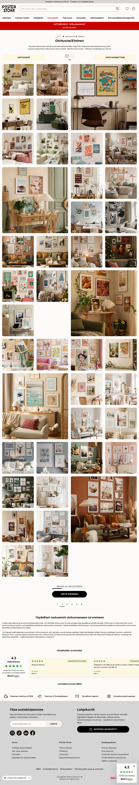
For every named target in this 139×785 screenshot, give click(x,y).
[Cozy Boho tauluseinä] (86, 252)
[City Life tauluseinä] (86, 389)
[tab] (127, 8)
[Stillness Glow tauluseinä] (52, 286)
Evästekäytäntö (50, 769)
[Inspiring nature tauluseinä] (86, 458)
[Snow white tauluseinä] (18, 458)
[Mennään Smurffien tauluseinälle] (104, 97)
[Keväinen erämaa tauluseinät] (52, 561)
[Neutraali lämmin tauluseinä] (121, 183)
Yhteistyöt (64, 754)
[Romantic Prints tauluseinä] (121, 458)
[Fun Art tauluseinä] (52, 355)
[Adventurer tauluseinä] (52, 252)
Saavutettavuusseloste (69, 757)
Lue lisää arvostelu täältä (70, 683)
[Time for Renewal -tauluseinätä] (121, 148)
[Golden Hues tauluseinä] (52, 320)
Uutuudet (16, 754)
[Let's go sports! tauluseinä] (52, 114)
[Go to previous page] (57, 604)
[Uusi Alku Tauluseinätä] (35, 200)
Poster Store (75, 777)
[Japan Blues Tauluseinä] (86, 217)
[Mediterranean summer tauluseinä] (18, 561)
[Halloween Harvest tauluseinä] (18, 526)
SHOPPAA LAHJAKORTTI (105, 729)
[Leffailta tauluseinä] (18, 114)
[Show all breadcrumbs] (59, 36)
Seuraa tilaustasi (109, 748)
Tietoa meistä (65, 748)
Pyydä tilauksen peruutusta (114, 757)
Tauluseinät (70, 36)
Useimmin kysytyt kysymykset (115, 754)
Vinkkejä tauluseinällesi (22, 748)
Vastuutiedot (66, 769)
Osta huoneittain (115, 57)
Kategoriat (24, 57)
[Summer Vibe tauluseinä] (35, 406)
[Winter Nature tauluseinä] (52, 458)
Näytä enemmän (69, 594)
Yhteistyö (63, 751)
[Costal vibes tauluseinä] (52, 526)
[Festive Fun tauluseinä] (18, 286)
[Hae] (117, 8)
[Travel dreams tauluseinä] (18, 355)
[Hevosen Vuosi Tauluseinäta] (18, 80)
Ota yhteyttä (107, 751)
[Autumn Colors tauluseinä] (104, 303)
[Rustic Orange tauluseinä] (104, 509)
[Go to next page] (81, 604)
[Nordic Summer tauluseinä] (52, 148)
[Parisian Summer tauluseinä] (18, 148)
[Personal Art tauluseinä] (18, 252)
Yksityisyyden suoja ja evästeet (89, 769)
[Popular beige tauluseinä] (52, 492)
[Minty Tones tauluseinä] (86, 423)
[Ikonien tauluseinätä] (121, 217)
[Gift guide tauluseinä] (18, 492)
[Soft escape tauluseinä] (121, 355)
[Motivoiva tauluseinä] (86, 183)
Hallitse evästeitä (109, 761)
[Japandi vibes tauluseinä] (86, 148)
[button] (72, 55)
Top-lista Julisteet (20, 751)
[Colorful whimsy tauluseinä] (86, 355)
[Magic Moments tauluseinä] (121, 252)
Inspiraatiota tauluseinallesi (24, 757)
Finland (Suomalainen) (16, 778)
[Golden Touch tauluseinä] (121, 423)
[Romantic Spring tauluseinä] (121, 389)
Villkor (38, 769)
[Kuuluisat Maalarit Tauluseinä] (52, 80)
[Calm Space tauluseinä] (18, 320)
